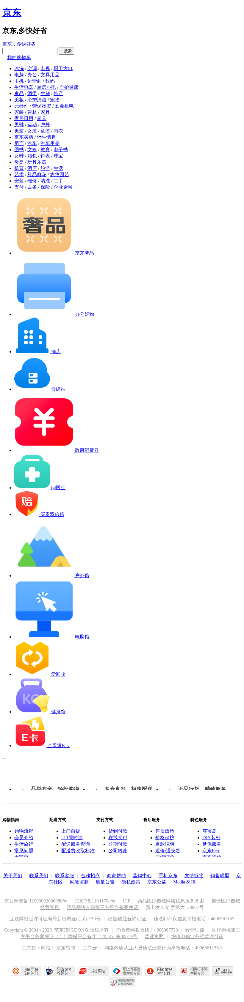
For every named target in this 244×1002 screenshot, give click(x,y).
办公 (32, 74)
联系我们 (38, 875)
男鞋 (19, 124)
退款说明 (164, 844)
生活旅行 (23, 844)
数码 (50, 80)
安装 (19, 180)
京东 (11, 12)
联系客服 (64, 875)
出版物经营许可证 (127, 918)
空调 (32, 68)
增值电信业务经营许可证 (197, 936)
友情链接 (194, 875)
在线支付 (117, 837)
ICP (127, 900)
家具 (45, 112)
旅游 (45, 168)
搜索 (66, 51)
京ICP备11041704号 (96, 900)
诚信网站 (93, 971)
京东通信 (211, 857)
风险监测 (79, 881)
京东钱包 (66, 947)
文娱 (32, 149)
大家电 (21, 857)
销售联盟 (219, 875)
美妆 (19, 99)
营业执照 (155, 936)
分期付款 (117, 844)
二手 (58, 180)
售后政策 (164, 831)
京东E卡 (211, 850)
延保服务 (211, 844)
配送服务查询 (75, 844)
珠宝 (58, 155)
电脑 (19, 74)
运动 (32, 124)
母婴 (19, 162)
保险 (45, 187)
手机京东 (168, 875)
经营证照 (195, 929)
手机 (19, 80)
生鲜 (45, 93)
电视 (45, 68)
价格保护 (164, 837)
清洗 (45, 180)
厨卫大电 (63, 68)
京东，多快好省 (19, 44)
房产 (19, 143)
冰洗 (19, 68)
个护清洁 (36, 99)
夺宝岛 (209, 831)
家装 (19, 112)
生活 (58, 168)
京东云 (90, 947)
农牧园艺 (59, 174)
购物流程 (23, 831)
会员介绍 (23, 837)
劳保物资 (41, 105)
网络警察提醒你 (59, 971)
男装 (19, 130)
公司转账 (117, 850)
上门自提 (70, 831)
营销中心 (142, 875)
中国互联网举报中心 (127, 971)
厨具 (41, 118)
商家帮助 (116, 875)
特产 (58, 93)
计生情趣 (46, 137)
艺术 (19, 174)
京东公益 (156, 881)
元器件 (21, 105)
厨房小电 (46, 87)
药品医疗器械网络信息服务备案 (171, 900)
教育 (45, 149)
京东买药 (23, 137)
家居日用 (23, 118)
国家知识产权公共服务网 (122, 982)
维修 (32, 180)
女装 (32, 130)
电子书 (61, 149)
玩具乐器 (36, 162)
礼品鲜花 (36, 174)
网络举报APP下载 (160, 971)
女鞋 (19, 155)
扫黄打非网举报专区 (194, 971)
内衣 (58, 130)
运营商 (34, 80)
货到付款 (117, 831)
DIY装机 (211, 837)
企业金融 (63, 187)
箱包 (32, 155)
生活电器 (23, 87)
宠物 (55, 99)
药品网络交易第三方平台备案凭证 (103, 907)
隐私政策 (130, 881)
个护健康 (69, 87)
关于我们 (12, 875)
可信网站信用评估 (26, 971)
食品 (19, 93)
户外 (45, 124)
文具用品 (50, 74)
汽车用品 (50, 143)
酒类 (32, 93)
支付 (19, 187)
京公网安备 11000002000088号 (36, 900)
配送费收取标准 (78, 850)
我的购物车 (19, 57)
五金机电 (64, 105)
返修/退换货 (167, 850)
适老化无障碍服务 (222, 971)
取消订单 (164, 857)
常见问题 (23, 850)
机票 (19, 168)
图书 (19, 149)
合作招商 (90, 875)
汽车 (32, 143)
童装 (45, 130)
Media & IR (184, 881)
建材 (32, 112)
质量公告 (105, 881)
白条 (32, 187)
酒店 (32, 168)
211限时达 (72, 837)
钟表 (45, 155)
